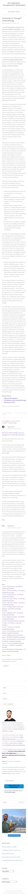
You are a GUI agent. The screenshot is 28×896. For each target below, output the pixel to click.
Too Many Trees (20, 741)
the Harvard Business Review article (13, 59)
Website (5, 698)
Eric (18, 23)
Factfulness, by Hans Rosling (20, 413)
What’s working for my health (9, 847)
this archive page (10, 792)
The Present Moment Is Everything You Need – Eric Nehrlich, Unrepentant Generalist (13, 623)
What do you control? (9, 402)
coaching (10, 406)
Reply (3, 520)
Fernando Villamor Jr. (19, 893)
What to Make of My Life (8, 853)
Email (4, 693)
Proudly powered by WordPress (14, 891)
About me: (4, 723)
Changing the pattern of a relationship (7, 413)
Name (4, 687)
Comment (6, 666)
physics (21, 727)
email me (4, 761)
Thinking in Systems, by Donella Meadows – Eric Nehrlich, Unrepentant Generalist (12, 609)
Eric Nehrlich (11, 526)
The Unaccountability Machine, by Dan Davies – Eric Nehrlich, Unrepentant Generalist (13, 645)
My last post (12, 371)
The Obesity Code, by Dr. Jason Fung (11, 850)
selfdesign (16, 406)
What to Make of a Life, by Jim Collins (11, 857)
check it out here (6, 773)
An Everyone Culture (13, 66)
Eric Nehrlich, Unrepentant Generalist (14, 4)
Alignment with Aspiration (10, 398)
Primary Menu (15, 12)
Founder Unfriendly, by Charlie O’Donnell (12, 860)
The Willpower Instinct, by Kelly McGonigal (15, 400)
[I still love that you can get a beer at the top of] (14, 821)
